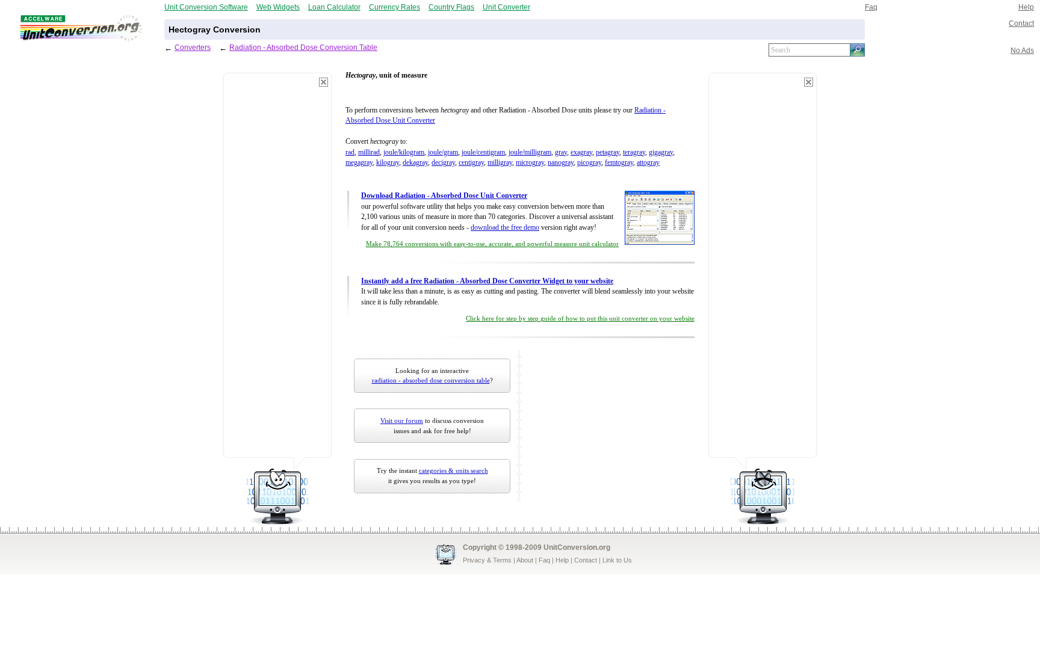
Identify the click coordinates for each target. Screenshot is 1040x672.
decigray (443, 163)
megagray (359, 163)
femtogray (619, 163)
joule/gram (443, 152)
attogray (648, 163)
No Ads (1022, 50)
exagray (581, 152)
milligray (500, 163)
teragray (634, 152)
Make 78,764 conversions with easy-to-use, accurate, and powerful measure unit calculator (492, 244)
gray (561, 152)
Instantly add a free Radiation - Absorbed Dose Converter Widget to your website (487, 281)
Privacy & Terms (487, 560)
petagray (607, 152)
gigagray (661, 152)
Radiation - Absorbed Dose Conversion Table (303, 47)
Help (1026, 7)
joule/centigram (483, 152)
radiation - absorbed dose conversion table (431, 380)
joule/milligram (530, 152)
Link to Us (617, 560)
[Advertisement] (277, 270)
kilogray (387, 163)
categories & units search (453, 470)
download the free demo (505, 228)
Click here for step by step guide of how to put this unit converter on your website (580, 318)
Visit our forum (401, 420)
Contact (1021, 23)
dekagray (415, 163)
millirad (369, 152)
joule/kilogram (403, 152)
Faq (871, 7)
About (524, 560)
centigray (471, 163)
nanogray (561, 163)
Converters (193, 47)
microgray (530, 163)
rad (349, 152)
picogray (589, 163)
